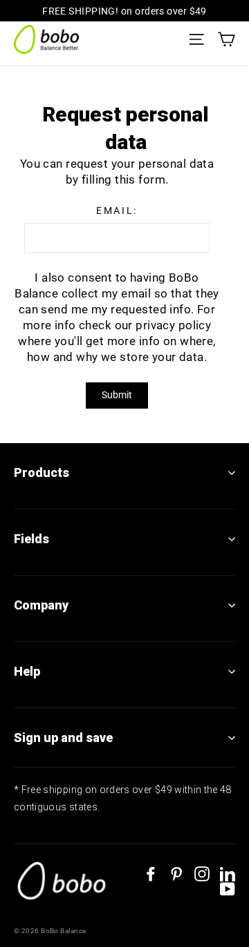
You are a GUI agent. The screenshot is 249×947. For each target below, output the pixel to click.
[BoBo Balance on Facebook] (150, 873)
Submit (117, 394)
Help (27, 671)
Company (41, 605)
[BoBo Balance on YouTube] (227, 889)
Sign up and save (63, 737)
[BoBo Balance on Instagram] (202, 873)
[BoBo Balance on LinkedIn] (227, 873)
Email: (117, 210)
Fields (31, 538)
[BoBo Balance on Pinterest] (176, 873)
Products (41, 472)
